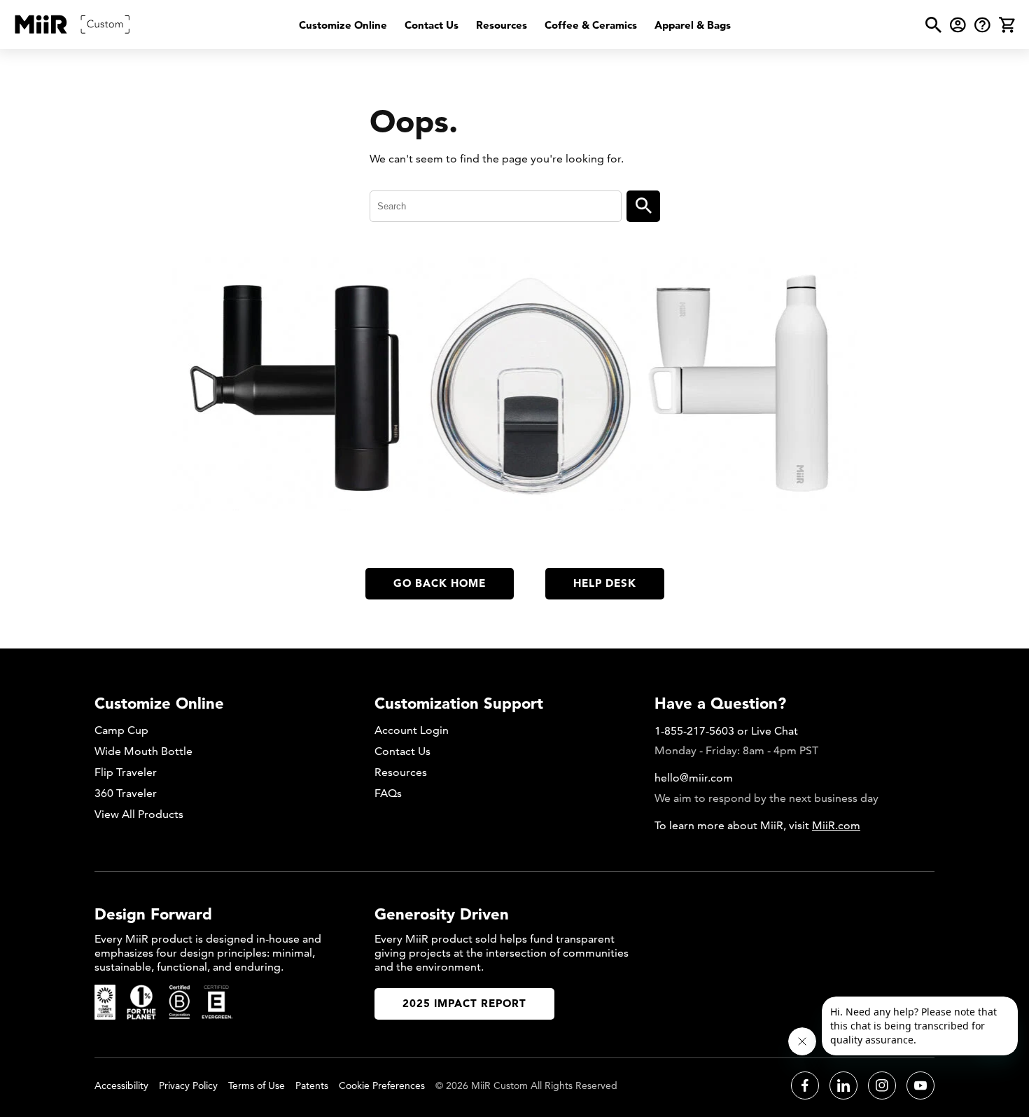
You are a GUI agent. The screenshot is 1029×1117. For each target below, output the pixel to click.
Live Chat (774, 730)
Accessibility (121, 1085)
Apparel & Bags (692, 25)
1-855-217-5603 (694, 730)
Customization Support (458, 703)
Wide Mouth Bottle (143, 751)
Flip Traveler (125, 772)
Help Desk (604, 583)
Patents (311, 1085)
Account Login (411, 730)
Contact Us (431, 25)
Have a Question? (720, 703)
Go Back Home (439, 583)
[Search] (643, 206)
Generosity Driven (441, 914)
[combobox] (496, 206)
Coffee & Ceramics (591, 25)
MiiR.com (836, 825)
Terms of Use (256, 1085)
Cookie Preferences (382, 1085)
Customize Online (343, 25)
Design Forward (153, 914)
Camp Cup (121, 730)
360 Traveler (125, 793)
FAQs (388, 793)
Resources (501, 25)
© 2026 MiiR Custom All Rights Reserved (526, 1085)
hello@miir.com (693, 777)
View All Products (138, 814)
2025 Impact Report (464, 1003)
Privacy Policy (188, 1085)
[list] (515, 24)
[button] (933, 25)
